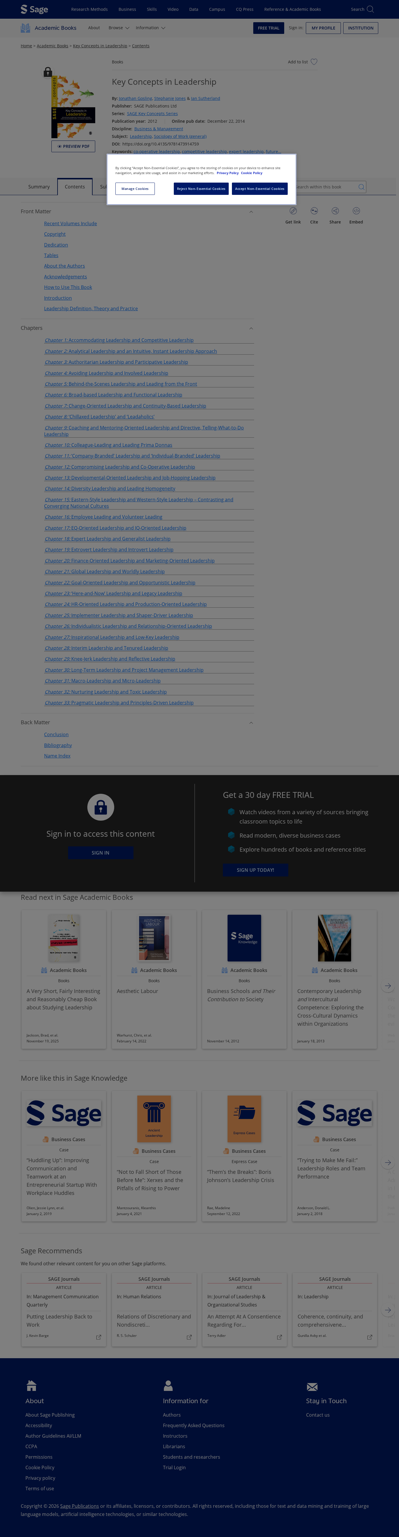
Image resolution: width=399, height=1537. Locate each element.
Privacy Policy (228, 173)
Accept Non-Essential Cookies (259, 188)
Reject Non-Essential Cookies (201, 188)
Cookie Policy (251, 173)
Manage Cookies (135, 188)
